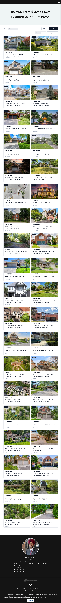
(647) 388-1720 (20, 567)
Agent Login (40, 588)
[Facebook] (30, 585)
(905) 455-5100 (20, 569)
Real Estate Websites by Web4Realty (26, 588)
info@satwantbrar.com (23, 565)
